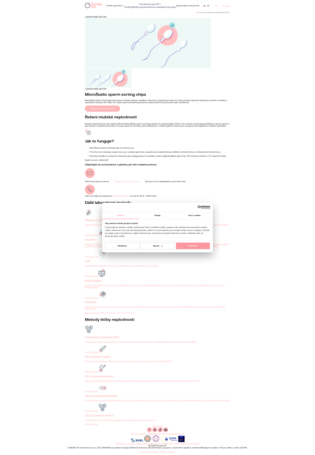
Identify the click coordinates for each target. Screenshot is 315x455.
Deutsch (135, 434)
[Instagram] (155, 432)
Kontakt (226, 6)
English (142, 434)
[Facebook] (149, 432)
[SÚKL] (137, 441)
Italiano (157, 434)
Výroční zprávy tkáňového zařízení (164, 444)
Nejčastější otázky (185, 6)
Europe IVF (93, 5)
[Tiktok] (160, 432)
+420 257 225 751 (120, 196)
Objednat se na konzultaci (102, 108)
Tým (126, 7)
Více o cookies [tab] (194, 215)
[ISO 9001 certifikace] (181, 441)
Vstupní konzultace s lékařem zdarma (157, 452)
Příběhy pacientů (141, 7)
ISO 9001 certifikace (190, 444)
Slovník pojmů (169, 7)
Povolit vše (193, 246)
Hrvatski (150, 434)
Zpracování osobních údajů (127, 444)
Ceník (197, 6)
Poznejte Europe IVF (149, 4)
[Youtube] (165, 432)
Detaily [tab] (158, 215)
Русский (172, 434)
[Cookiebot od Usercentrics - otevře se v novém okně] (199, 207)
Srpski (165, 434)
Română (180, 434)
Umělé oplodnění (114, 6)
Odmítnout (122, 246)
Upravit (156, 246)
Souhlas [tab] (120, 215)
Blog (130, 7)
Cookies (144, 444)
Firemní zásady (156, 7)
